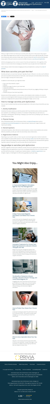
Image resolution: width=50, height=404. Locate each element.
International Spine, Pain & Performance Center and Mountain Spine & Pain (15, 10)
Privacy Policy (18, 369)
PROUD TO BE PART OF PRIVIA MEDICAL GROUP (25, 354)
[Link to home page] (20, 3)
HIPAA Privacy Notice (23, 364)
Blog (32, 10)
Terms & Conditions (26, 369)
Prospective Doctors (41, 364)
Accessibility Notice (37, 369)
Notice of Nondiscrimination (11, 364)
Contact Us (45, 369)
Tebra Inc (11, 369)
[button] (48, 2)
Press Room (32, 364)
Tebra (31, 399)
